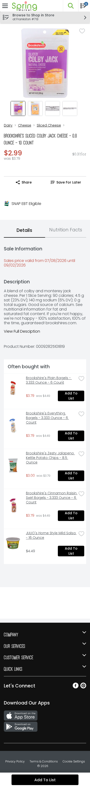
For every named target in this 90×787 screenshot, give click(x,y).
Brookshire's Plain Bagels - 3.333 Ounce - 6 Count (49, 380)
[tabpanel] (45, 403)
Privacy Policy (15, 761)
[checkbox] (82, 31)
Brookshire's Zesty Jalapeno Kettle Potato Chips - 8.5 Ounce (50, 458)
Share (27, 182)
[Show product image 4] (69, 108)
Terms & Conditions (44, 761)
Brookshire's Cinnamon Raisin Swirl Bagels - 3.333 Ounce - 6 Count (51, 498)
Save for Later (68, 182)
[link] (66, 182)
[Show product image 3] (52, 108)
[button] (70, 6)
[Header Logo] (23, 6)
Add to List (71, 396)
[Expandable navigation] (5, 6)
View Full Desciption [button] (22, 331)
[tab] (24, 231)
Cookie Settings (74, 761)
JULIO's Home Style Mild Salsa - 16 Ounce (51, 535)
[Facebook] (75, 687)
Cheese (24, 125)
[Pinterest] (83, 687)
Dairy (8, 125)
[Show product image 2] (35, 108)
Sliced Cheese (49, 125)
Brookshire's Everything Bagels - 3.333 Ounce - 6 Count (47, 418)
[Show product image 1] (18, 108)
